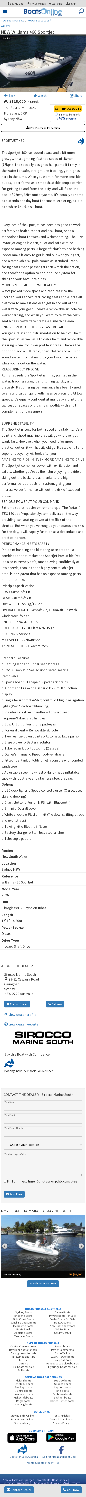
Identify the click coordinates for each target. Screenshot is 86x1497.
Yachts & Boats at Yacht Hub (43, 1463)
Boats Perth (23, 1329)
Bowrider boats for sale (23, 1350)
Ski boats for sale (23, 1367)
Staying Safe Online (22, 1415)
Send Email (15, 1194)
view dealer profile (22, 1014)
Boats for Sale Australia (24, 1456)
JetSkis (23, 1363)
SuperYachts (62, 1353)
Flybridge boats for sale (62, 1367)
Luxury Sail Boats (63, 1360)
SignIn (72, 3)
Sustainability (22, 1423)
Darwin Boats (62, 1312)
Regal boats (23, 1401)
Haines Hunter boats (62, 1401)
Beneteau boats (23, 1384)
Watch (42, 95)
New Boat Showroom (62, 1326)
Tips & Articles (61, 1415)
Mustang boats (23, 1404)
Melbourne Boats (23, 1326)
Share (78, 95)
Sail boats (23, 1370)
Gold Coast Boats (23, 1319)
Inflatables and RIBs (23, 1356)
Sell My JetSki (62, 1333)
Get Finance (68, 109)
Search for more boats (43, 1283)
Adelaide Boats (23, 1333)
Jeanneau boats (23, 1394)
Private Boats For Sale (62, 1315)
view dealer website (23, 1024)
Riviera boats (23, 1380)
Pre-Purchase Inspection (45, 128)
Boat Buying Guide (22, 1419)
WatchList (57, 3)
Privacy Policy (61, 1423)
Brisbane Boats (23, 1315)
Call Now (72, 1490)
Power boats (62, 1346)
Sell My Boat (62, 1329)
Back (11, 95)
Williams (6, 26)
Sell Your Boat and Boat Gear (59, 1456)
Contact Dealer (20, 1490)
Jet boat (23, 1360)
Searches (38, 3)
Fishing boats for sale (23, 1353)
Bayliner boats (62, 1397)
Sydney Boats (23, 1312)
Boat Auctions (62, 1322)
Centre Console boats (23, 1346)
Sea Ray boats (23, 1387)
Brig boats (62, 1391)
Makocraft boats (23, 1397)
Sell (16, 3)
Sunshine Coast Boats (23, 1322)
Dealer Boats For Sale (62, 1319)
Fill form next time (42, 1181)
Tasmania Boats (23, 1336)
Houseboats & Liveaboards (62, 1363)
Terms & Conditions (61, 1419)
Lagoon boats (62, 1387)
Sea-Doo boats (62, 1380)
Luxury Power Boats (62, 1356)
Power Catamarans (62, 1350)
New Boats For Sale (12, 20)
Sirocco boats (62, 1384)
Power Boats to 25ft (39, 20)
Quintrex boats (23, 1391)
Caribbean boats (62, 1394)
